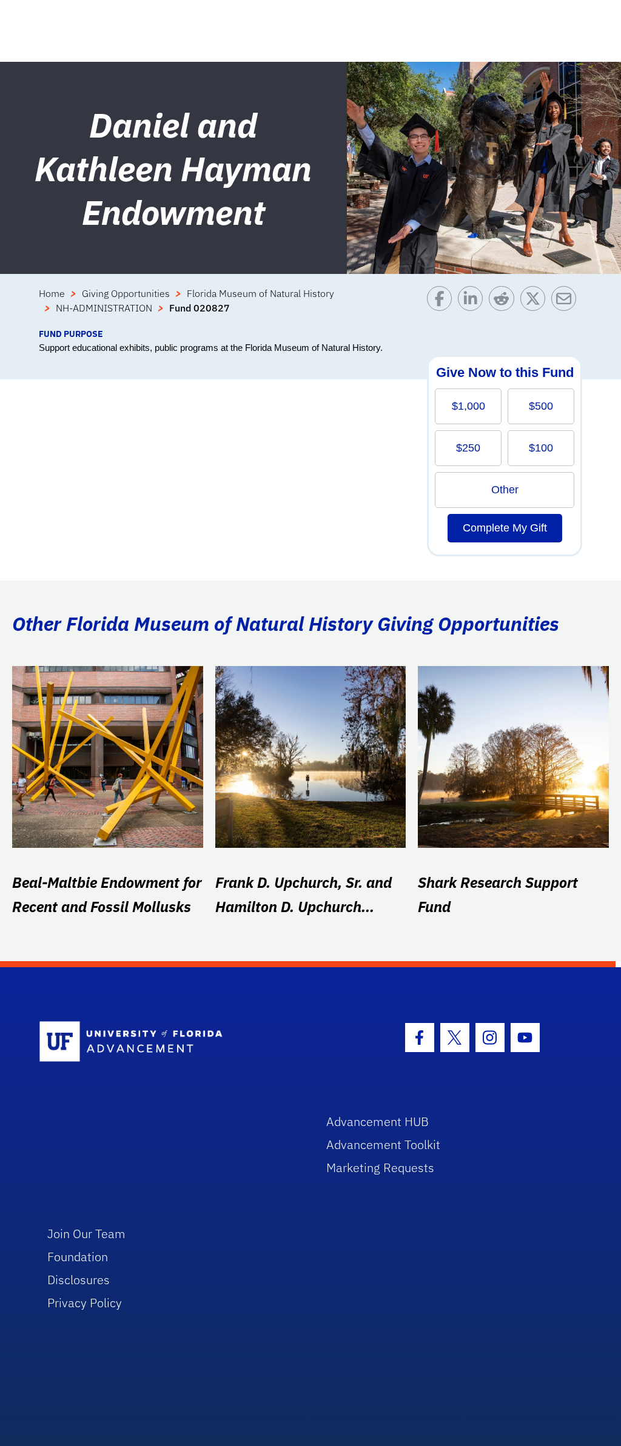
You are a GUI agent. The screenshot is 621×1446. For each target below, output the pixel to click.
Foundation (77, 1256)
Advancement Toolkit (383, 1144)
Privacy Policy (84, 1302)
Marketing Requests (380, 1167)
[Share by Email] (566, 306)
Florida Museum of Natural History (260, 293)
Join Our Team (86, 1233)
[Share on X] (535, 306)
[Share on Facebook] (442, 306)
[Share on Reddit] (504, 306)
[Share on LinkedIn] (473, 306)
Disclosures (78, 1279)
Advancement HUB (377, 1121)
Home (52, 293)
